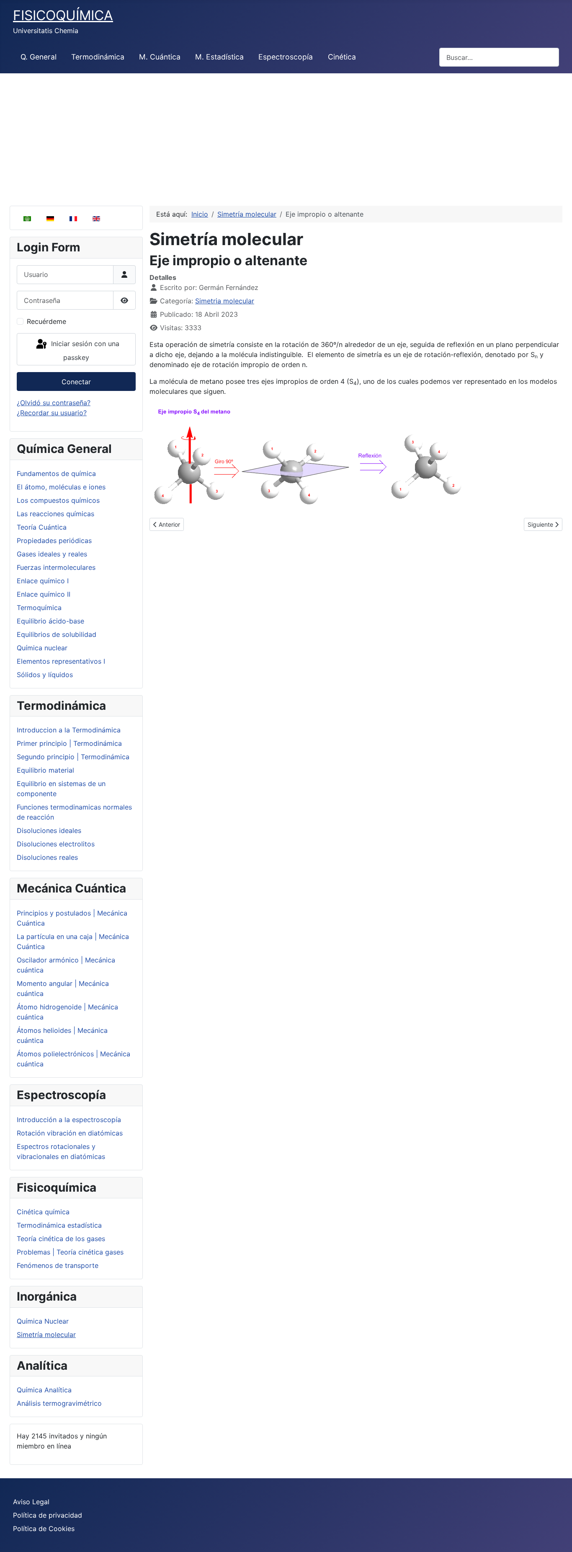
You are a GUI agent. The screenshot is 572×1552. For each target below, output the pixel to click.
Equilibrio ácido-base (50, 621)
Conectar (76, 382)
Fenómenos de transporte (57, 1265)
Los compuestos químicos (58, 500)
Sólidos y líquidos (45, 674)
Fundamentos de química (56, 473)
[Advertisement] (286, 136)
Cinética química (43, 1212)
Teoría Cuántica (42, 527)
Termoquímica (39, 607)
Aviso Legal (31, 1502)
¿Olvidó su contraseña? (53, 402)
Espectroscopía (285, 56)
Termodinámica (97, 56)
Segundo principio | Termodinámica (73, 757)
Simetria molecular (224, 301)
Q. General (39, 56)
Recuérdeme (46, 321)
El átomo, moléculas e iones (61, 487)
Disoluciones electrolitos (56, 844)
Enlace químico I (43, 581)
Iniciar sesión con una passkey (84, 350)
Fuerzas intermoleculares (56, 567)
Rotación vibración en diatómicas (70, 1133)
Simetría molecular (46, 1334)
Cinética (342, 56)
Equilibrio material (45, 770)
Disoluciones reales (47, 857)
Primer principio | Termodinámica (69, 743)
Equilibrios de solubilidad (56, 634)
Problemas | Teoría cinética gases (70, 1252)
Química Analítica (44, 1390)
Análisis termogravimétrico (59, 1403)
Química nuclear (42, 648)
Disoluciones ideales (49, 830)
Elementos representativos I (61, 661)
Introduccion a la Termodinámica (69, 730)
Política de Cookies (44, 1528)
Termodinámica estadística (59, 1225)
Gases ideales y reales (52, 554)
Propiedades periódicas (54, 540)
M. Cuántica (159, 56)
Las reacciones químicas (55, 514)
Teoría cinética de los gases (61, 1238)
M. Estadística (219, 56)
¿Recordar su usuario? (52, 413)
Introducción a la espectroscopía (69, 1119)
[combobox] (499, 57)
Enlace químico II (43, 594)
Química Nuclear (43, 1321)
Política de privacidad (47, 1515)
